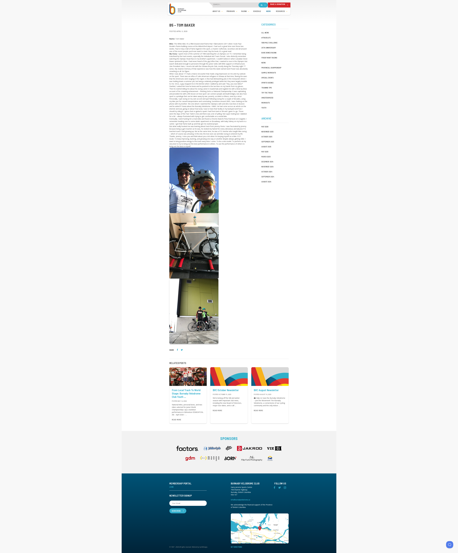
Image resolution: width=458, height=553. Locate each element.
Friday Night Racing (269, 58)
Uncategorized (267, 98)
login (171, 487)
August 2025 (266, 147)
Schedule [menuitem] (257, 11)
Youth (263, 108)
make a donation (277, 4)
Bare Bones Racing (268, 53)
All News (265, 33)
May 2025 (264, 152)
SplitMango (203, 547)
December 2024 (267, 162)
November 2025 (267, 132)
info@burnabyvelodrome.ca (240, 500)
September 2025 (267, 142)
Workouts (265, 103)
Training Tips (266, 88)
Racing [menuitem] (244, 11)
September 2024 (267, 177)
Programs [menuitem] (231, 11)
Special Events (267, 78)
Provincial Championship (271, 68)
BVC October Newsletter (226, 390)
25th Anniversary (268, 48)
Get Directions (236, 547)
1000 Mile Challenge (269, 43)
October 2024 (266, 172)
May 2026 (264, 127)
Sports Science (267, 83)
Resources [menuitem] (280, 11)
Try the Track (267, 93)
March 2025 (266, 157)
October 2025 (266, 137)
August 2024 (266, 182)
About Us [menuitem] (216, 11)
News (263, 63)
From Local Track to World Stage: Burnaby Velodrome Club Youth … (186, 393)
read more (176, 420)
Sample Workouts (268, 73)
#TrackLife (266, 38)
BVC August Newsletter (266, 390)
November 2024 (267, 167)
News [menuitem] (268, 11)
